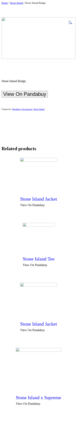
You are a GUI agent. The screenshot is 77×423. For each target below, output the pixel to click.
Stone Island (16, 3)
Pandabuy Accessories (22, 109)
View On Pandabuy (24, 94)
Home (5, 3)
